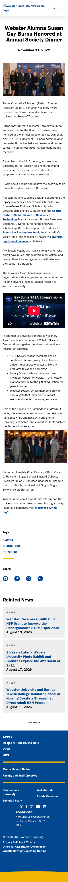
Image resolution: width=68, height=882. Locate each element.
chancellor (11, 546)
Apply (8, 737)
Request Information (21, 743)
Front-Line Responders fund (21, 232)
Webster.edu (45, 790)
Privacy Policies (13, 842)
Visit (7, 749)
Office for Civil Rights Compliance (24, 846)
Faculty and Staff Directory (20, 775)
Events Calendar (47, 796)
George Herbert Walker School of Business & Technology (32, 215)
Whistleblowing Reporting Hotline (24, 851)
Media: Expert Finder (16, 769)
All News (34, 722)
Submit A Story (12, 800)
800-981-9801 (25, 812)
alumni (8, 539)
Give (6, 755)
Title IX (30, 842)
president (10, 552)
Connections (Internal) (11, 792)
